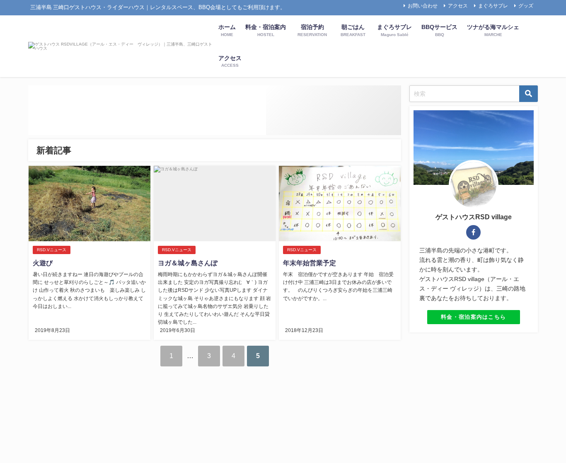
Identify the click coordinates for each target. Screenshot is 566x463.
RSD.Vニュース (51, 250)
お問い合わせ (423, 5)
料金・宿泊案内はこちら (473, 317)
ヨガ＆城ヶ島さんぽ (188, 262)
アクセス (458, 5)
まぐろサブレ (493, 5)
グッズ (525, 5)
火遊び (43, 262)
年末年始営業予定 (309, 262)
